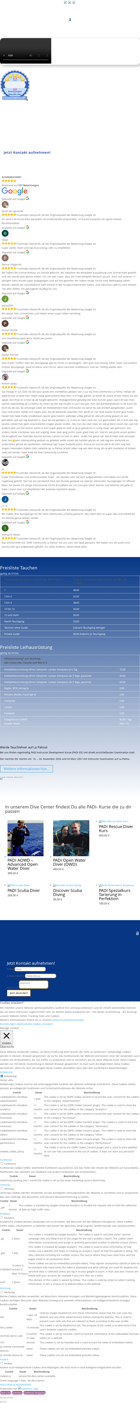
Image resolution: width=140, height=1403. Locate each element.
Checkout (17, 1392)
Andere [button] (4, 1359)
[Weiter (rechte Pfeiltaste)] (4, 1401)
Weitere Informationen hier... (26, 768)
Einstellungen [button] (8, 1024)
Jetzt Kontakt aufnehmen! (27, 152)
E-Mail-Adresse (15, 975)
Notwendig (10, 1076)
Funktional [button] (6, 1159)
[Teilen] (8, 1397)
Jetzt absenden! (19, 993)
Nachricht (12, 987)
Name (10, 969)
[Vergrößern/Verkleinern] (1, 1397)
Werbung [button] (5, 1288)
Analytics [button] (5, 1213)
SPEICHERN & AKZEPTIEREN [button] (15, 1384)
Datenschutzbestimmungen (68, 1019)
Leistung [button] (5, 1184)
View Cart (5, 1392)
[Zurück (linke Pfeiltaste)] (1, 1401)
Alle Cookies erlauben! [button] (40, 1024)
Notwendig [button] (6, 1072)
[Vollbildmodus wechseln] (4, 1397)
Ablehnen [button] (22, 1024)
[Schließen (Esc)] (11, 1397)
